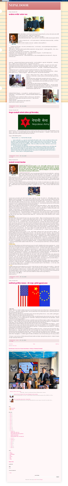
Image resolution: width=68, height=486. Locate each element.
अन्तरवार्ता (11, 453)
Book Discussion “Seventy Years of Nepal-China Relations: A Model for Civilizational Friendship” (26, 348)
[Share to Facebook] (24, 106)
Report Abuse (11, 461)
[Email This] (22, 106)
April (12, 446)
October (12, 438)
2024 (11, 416)
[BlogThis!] (23, 106)
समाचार (12, 107)
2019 (11, 421)
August (12, 440)
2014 (11, 428)
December (12, 431)
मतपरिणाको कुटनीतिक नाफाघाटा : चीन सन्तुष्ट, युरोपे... (17, 436)
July (11, 442)
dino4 (35, 479)
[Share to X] (23, 106)
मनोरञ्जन (11, 456)
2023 (11, 417)
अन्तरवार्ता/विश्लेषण (12, 454)
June (11, 443)
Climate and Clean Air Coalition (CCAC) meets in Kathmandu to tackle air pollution (26, 394)
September (12, 439)
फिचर (10, 455)
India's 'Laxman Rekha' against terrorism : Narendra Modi (22, 399)
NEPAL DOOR (18, 5)
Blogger (41, 479)
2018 (11, 423)
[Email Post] (20, 155)
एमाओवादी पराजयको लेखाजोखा (17, 162)
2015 (11, 427)
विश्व (10, 457)
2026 (11, 413)
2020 (11, 420)
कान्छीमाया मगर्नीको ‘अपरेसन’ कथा (18, 14)
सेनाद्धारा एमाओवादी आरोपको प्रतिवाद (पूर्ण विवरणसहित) (23, 112)
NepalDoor (12, 409)
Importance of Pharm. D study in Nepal (15, 391)
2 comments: (17, 155)
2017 (11, 424)
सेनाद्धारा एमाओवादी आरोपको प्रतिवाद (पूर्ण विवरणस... (17, 433)
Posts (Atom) (15, 345)
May (11, 444)
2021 (11, 419)
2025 (11, 415)
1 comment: (17, 340)
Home (10, 472)
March (12, 447)
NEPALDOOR (13, 408)
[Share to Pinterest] (25, 106)
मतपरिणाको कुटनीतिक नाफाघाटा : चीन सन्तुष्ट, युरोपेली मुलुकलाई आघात (28, 283)
